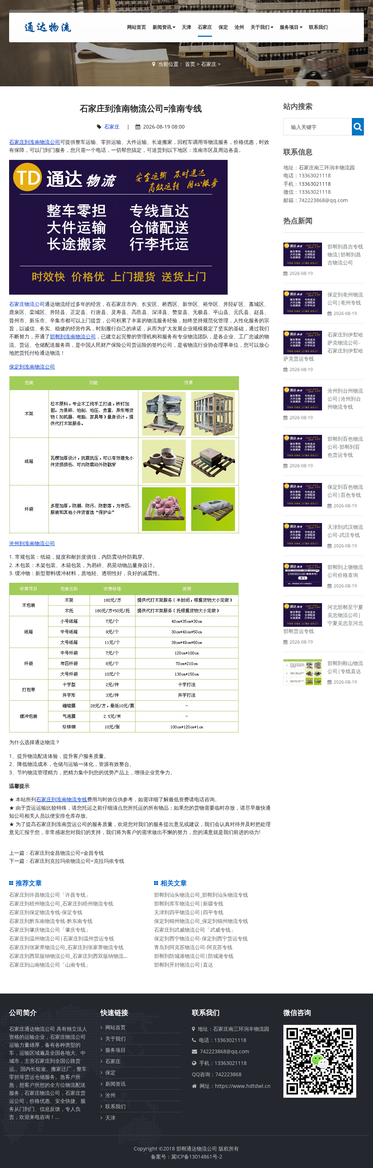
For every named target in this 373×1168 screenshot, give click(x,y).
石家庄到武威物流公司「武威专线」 (195, 929)
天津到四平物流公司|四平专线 (188, 912)
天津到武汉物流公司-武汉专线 (345, 530)
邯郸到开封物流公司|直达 (183, 964)
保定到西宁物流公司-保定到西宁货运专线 (201, 938)
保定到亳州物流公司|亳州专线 (345, 298)
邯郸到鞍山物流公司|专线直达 (345, 667)
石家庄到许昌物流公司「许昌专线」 (50, 894)
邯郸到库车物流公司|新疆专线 (188, 903)
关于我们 (261, 27)
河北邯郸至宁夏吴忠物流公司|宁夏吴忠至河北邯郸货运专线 (323, 618)
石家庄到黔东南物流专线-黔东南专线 (51, 920)
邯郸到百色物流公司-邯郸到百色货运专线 (345, 446)
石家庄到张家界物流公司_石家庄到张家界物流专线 (66, 947)
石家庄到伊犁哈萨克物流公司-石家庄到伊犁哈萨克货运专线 (323, 346)
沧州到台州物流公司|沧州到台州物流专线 (345, 398)
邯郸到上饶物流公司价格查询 (345, 570)
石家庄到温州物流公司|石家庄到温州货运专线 (61, 938)
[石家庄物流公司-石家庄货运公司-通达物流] (46, 27)
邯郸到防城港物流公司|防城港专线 (193, 955)
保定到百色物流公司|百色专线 (345, 490)
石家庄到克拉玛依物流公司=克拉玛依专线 (77, 860)
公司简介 (23, 1012)
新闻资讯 (163, 27)
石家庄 (205, 27)
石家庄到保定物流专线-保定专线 (45, 912)
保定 (223, 27)
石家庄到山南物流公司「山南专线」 (50, 964)
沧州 (239, 27)
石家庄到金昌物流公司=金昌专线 (67, 852)
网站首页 (136, 27)
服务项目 (290, 27)
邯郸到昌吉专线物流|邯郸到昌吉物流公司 (345, 254)
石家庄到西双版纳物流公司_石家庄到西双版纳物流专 (69, 955)
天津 (186, 27)
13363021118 (315, 183)
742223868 (228, 1074)
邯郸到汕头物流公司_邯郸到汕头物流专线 (201, 894)
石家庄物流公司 (27, 303)
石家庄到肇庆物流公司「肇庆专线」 (50, 929)
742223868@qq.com (224, 1051)
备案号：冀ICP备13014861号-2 (186, 1156)
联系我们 (318, 27)
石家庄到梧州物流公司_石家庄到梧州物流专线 (61, 903)
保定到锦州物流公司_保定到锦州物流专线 (201, 920)
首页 (190, 63)
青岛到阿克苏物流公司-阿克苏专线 (193, 947)
